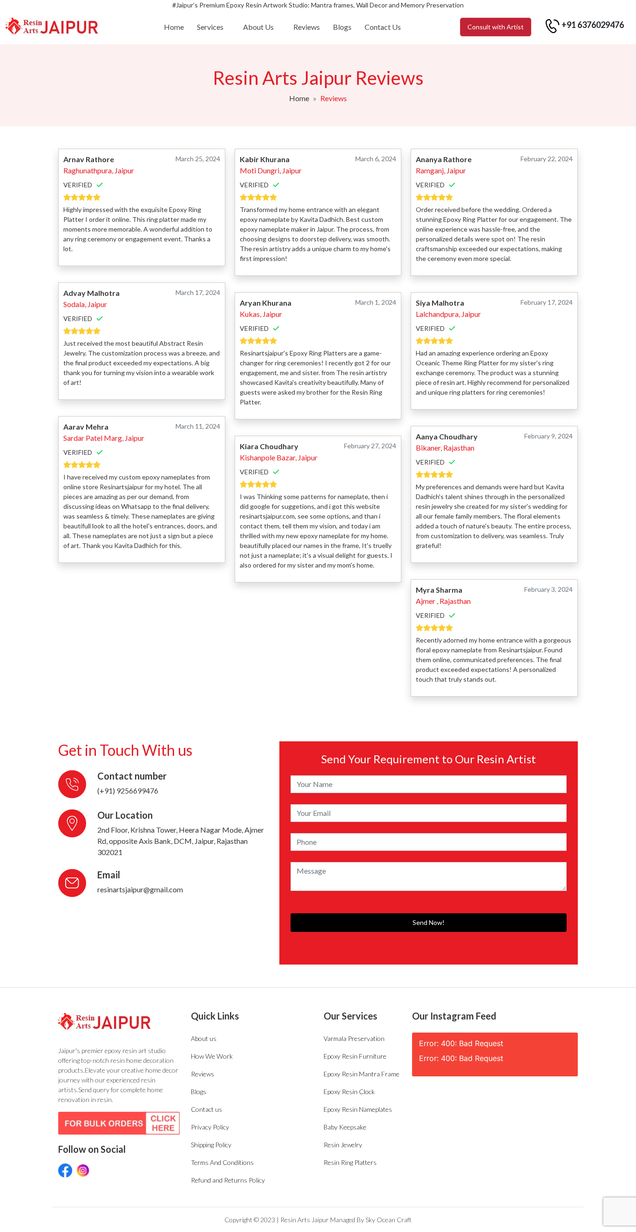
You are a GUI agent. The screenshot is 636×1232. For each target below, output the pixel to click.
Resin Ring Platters (350, 1162)
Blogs (342, 26)
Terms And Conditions (222, 1162)
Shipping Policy (211, 1145)
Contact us (206, 1109)
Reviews (306, 26)
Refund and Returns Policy (228, 1180)
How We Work (212, 1056)
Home (174, 26)
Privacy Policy (210, 1127)
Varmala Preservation (354, 1038)
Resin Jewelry (343, 1145)
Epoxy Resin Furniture (355, 1056)
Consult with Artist (495, 27)
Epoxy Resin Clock (349, 1091)
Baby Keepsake (345, 1127)
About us (204, 1038)
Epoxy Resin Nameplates (358, 1109)
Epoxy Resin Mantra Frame (361, 1074)
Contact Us (383, 26)
